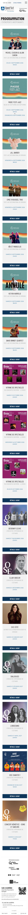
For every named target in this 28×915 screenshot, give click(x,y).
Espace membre (17, 3)
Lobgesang (14, 725)
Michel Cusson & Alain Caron (15, 54)
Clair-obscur (14, 578)
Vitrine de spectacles (15, 387)
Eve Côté (14, 627)
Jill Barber (14, 152)
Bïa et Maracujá (14, 246)
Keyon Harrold (15, 293)
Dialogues (15, 676)
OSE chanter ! (14, 775)
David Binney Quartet (14, 340)
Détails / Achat (15, 74)
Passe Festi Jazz (14, 102)
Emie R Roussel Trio (15, 199)
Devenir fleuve (15, 528)
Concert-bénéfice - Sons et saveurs (15, 825)
